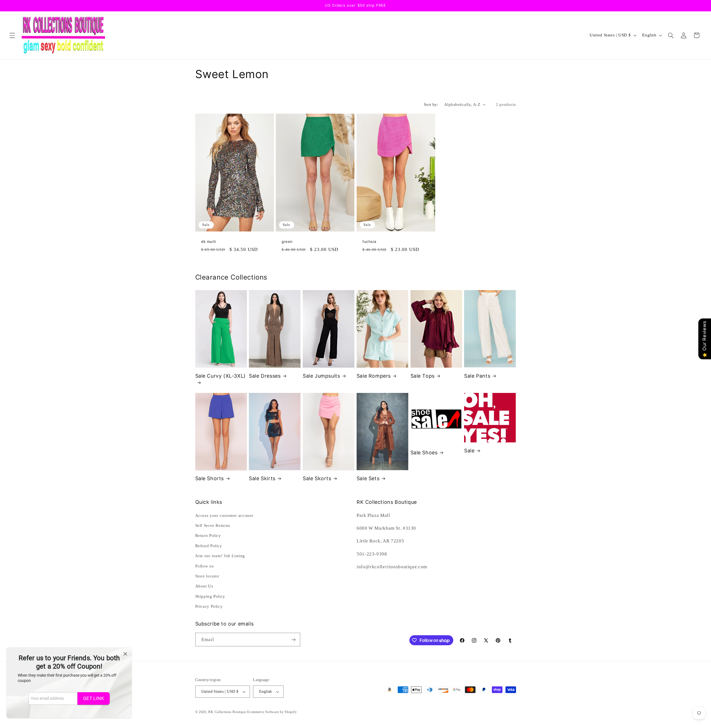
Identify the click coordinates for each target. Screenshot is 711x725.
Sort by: (431, 104)
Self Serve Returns (212, 525)
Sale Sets (368, 478)
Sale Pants (477, 376)
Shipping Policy (210, 596)
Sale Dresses (265, 376)
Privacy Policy (209, 606)
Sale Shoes (424, 452)
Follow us (204, 566)
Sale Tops (422, 376)
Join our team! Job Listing (220, 556)
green (287, 242)
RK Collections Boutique (227, 712)
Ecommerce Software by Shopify (272, 712)
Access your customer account (224, 515)
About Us (204, 586)
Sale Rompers (374, 376)
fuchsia (369, 242)
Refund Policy (208, 546)
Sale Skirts (262, 478)
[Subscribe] (293, 639)
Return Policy (208, 535)
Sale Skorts (317, 478)
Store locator (207, 576)
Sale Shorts (209, 478)
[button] (12, 35)
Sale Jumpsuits (321, 376)
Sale (469, 451)
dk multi (208, 242)
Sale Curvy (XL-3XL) (220, 376)
